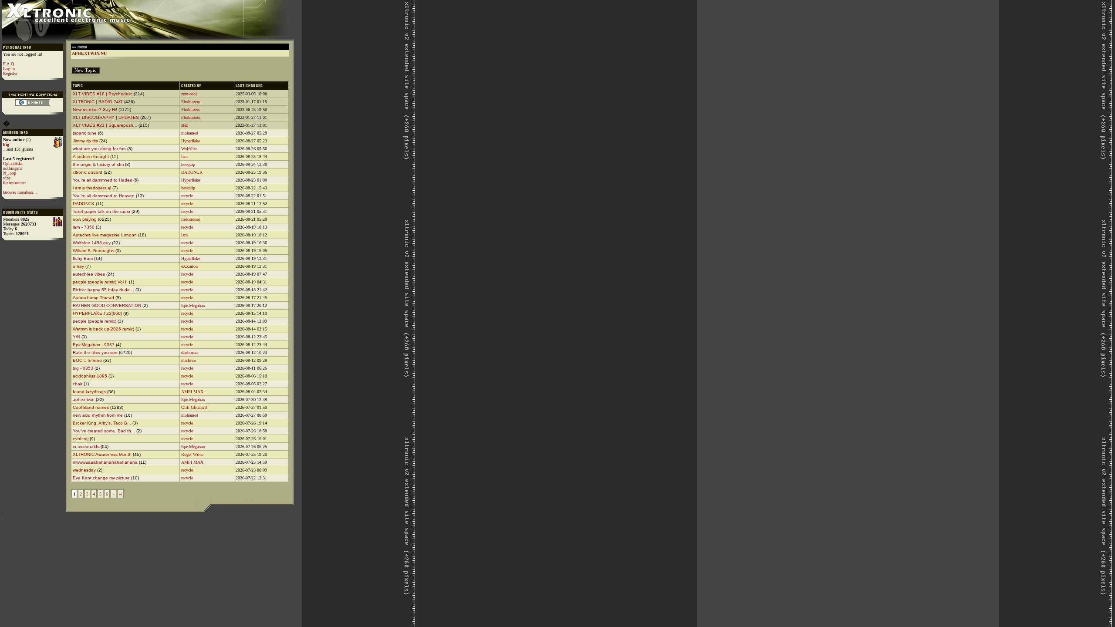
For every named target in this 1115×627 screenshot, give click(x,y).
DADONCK (192, 172)
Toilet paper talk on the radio (101, 211)
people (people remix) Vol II (100, 282)
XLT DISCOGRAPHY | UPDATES (106, 117)
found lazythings (89, 391)
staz (184, 125)
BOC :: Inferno (87, 360)
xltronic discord (87, 172)
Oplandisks (13, 163)
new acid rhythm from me (98, 415)
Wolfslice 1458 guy (92, 242)
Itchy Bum (83, 258)
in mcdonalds (86, 446)
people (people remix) (94, 321)
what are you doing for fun (99, 148)
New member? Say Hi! (95, 109)
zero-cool (189, 93)
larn (184, 156)
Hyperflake (190, 140)
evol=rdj (80, 438)
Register (10, 73)
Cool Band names (91, 407)
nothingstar (13, 168)
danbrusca (189, 352)
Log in (9, 68)
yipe (6, 177)
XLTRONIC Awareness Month (102, 454)
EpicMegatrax (193, 305)
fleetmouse (190, 219)
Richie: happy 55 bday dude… (103, 289)
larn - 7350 (84, 227)
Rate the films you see (95, 352)
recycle (187, 195)
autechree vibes (89, 274)
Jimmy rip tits (85, 140)
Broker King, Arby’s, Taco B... (102, 423)
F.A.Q (8, 63)
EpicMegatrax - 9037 (94, 344)
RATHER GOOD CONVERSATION (107, 305)
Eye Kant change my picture (102, 477)
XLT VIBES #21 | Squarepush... (105, 125)
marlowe (188, 360)
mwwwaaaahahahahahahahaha (105, 462)
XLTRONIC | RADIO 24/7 (98, 101)
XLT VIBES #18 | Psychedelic (102, 93)
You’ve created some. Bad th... (104, 430)
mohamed (189, 133)
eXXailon (189, 266)
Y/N (76, 336)
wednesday (85, 470)
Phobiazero (190, 101)
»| (120, 494)
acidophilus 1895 (90, 376)
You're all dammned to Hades (102, 180)
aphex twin (84, 399)
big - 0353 (83, 368)
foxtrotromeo (14, 182)
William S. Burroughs (93, 250)
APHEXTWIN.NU (89, 53)
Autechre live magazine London (105, 235)
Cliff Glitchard (194, 407)
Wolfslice (189, 148)
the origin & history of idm (98, 164)
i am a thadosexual (92, 187)
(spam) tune (85, 133)
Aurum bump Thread (93, 297)
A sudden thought (91, 156)
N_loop (9, 173)
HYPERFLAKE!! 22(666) (97, 313)
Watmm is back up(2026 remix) (103, 329)
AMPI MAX (192, 391)
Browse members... (20, 192)
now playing (85, 219)
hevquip (188, 164)
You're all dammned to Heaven (104, 195)
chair (77, 383)
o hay (78, 266)
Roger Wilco (192, 454)
